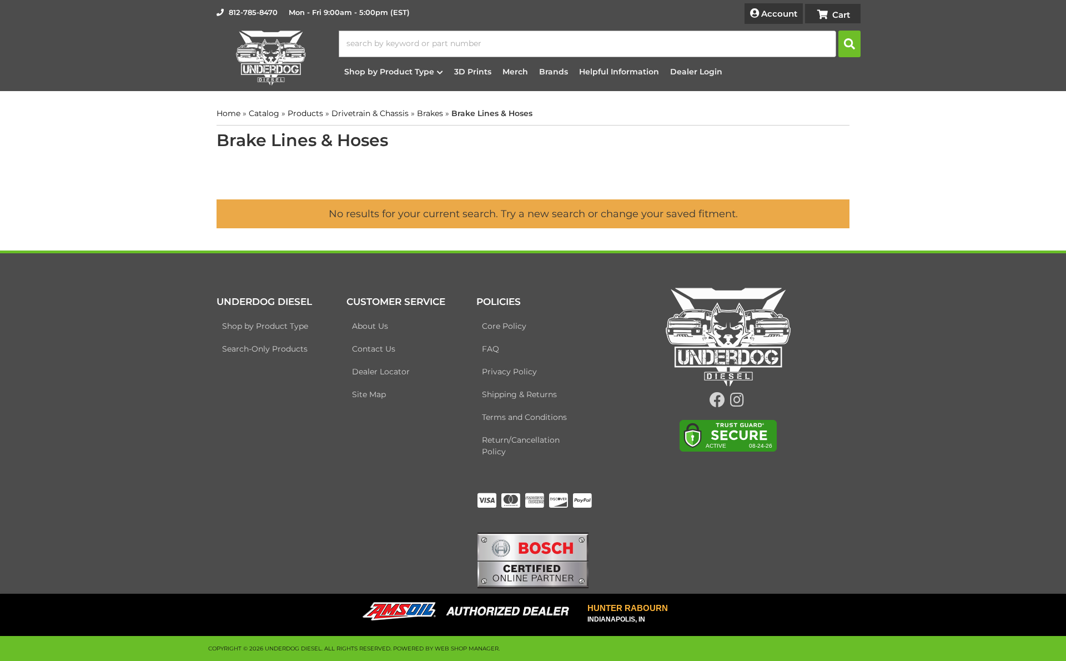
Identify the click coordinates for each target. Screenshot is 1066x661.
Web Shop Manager (467, 648)
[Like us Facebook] (717, 403)
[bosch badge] (533, 559)
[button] (600, 44)
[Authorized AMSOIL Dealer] (469, 611)
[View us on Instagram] (737, 403)
